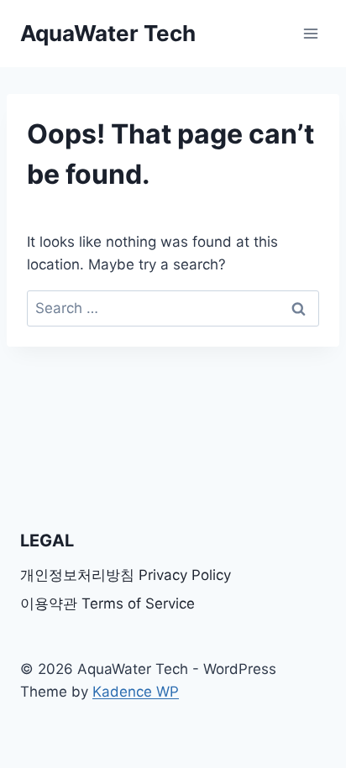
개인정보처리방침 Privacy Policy (125, 575)
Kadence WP (135, 691)
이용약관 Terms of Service (107, 603)
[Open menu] (310, 33)
